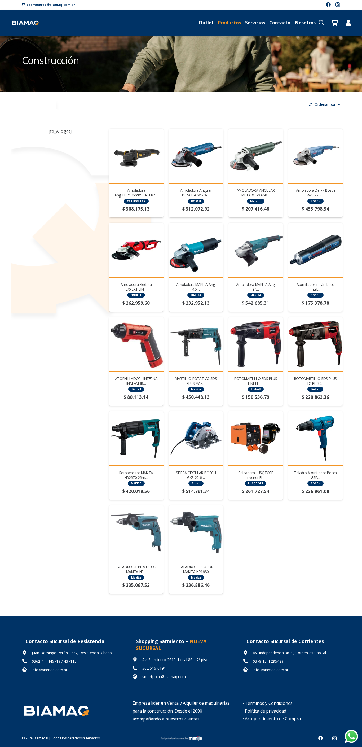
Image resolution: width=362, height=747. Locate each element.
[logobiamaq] (25, 22)
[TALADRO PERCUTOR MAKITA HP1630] (196, 532)
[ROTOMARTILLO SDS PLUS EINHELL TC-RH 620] (255, 344)
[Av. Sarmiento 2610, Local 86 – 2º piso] (137, 659)
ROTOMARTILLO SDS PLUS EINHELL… (255, 381)
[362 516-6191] (137, 668)
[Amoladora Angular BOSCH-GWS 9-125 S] (196, 156)
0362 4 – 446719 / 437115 (54, 661)
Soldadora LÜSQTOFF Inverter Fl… (255, 475)
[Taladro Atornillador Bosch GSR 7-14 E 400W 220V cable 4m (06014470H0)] (315, 438)
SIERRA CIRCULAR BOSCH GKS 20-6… (196, 475)
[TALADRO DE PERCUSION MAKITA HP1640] (136, 532)
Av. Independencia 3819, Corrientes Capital (289, 652)
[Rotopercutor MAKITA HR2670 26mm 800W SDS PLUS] (136, 438)
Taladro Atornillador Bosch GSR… (315, 475)
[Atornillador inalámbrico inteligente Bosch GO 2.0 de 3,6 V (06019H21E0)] (315, 250)
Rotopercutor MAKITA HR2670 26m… (136, 475)
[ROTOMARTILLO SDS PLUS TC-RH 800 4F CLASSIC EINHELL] (315, 344)
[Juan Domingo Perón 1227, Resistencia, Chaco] (27, 652)
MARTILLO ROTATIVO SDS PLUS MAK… (196, 381)
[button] (321, 22)
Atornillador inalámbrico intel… (315, 287)
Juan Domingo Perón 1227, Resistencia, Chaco (72, 652)
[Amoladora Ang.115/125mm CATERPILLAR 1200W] (136, 156)
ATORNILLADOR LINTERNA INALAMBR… (136, 381)
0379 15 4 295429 (268, 661)
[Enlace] (348, 22)
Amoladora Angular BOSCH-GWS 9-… (195, 193)
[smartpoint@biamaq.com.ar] (137, 676)
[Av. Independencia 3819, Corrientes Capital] (248, 652)
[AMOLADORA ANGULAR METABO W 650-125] (255, 156)
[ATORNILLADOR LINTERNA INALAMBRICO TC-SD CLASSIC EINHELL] (136, 344)
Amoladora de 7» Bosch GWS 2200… (315, 193)
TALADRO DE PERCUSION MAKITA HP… (136, 569)
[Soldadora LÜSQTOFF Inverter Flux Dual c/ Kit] (255, 438)
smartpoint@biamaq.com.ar (166, 676)
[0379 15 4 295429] (248, 661)
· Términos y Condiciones (268, 703)
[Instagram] (337, 4)
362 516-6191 (154, 668)
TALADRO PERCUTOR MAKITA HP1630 (196, 569)
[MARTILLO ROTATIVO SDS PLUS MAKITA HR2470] (196, 344)
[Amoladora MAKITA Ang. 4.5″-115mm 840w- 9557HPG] (196, 250)
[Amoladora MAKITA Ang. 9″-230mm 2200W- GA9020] (255, 250)
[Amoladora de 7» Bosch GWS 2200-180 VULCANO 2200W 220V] (315, 156)
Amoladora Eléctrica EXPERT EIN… (136, 287)
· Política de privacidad (264, 711)
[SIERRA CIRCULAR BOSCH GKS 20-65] (196, 438)
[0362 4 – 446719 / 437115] (27, 661)
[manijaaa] (181, 738)
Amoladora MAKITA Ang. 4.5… (195, 287)
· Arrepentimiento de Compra (272, 719)
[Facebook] (328, 4)
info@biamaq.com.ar (49, 669)
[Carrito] (334, 23)
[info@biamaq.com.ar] (27, 669)
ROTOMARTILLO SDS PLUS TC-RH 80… (315, 381)
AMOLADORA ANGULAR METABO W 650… (256, 193)
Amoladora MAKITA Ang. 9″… (255, 287)
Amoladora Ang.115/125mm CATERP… (136, 193)
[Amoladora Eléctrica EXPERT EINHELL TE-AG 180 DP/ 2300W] (136, 250)
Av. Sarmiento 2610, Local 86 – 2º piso (175, 659)
